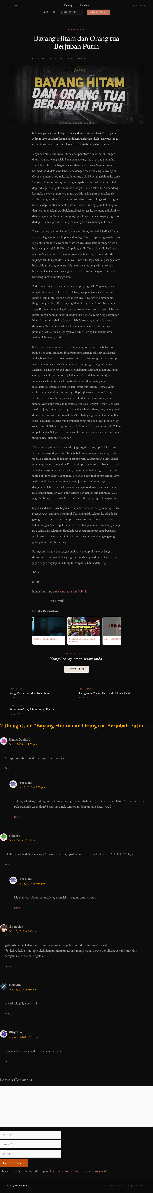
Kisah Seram (76, 30)
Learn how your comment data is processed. (78, 1171)
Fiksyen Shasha (76, 5)
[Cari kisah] (54, 12)
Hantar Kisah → (98, 12)
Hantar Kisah (76, 669)
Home (45, 12)
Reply (8, 768)
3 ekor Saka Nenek (113, 639)
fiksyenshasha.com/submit (71, 591)
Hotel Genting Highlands (46, 639)
